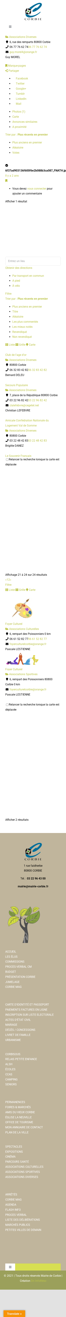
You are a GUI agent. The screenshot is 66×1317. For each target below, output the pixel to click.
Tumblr (20, 93)
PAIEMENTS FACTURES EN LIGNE (26, 1009)
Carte (15, 116)
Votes (15, 152)
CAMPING (11, 1079)
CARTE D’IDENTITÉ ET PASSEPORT (27, 1004)
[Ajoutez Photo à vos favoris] (6, 180)
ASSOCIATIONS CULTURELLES (24, 1166)
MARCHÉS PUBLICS (17, 1225)
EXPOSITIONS (14, 1151)
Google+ (20, 88)
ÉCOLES (10, 1069)
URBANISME (13, 1040)
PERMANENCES (15, 1102)
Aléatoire (17, 147)
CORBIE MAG (13, 987)
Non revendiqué (22, 336)
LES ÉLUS (11, 956)
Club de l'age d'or (15, 355)
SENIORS (11, 1084)
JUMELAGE (12, 982)
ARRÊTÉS (11, 1194)
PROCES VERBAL (16, 1215)
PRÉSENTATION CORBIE (20, 977)
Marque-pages (16, 65)
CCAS (8, 1074)
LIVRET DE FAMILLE (17, 1035)
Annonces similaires (24, 121)
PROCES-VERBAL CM (18, 966)
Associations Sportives (22, 674)
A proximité (19, 127)
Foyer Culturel (13, 624)
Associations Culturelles (23, 629)
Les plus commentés (25, 321)
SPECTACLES (13, 1146)
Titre (15, 311)
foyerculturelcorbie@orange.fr (28, 644)
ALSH (8, 1064)
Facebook (21, 78)
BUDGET (10, 971)
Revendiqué (19, 332)
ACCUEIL (10, 951)
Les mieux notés (22, 326)
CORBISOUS (12, 1054)
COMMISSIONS (14, 961)
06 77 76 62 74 (37, 47)
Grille (21, 344)
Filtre (8, 293)
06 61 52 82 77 (37, 639)
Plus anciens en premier (27, 142)
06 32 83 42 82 (37, 370)
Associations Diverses (22, 37)
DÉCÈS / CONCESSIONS (20, 1030)
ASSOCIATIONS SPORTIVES (22, 1172)
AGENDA (10, 1204)
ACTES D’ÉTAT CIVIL (18, 1020)
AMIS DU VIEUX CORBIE (20, 1112)
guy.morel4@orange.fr (23, 52)
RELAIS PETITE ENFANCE (21, 1059)
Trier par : (26, 134)
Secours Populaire (16, 385)
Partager (13, 70)
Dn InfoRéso (38, 1280)
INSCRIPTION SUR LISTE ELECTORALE (29, 1014)
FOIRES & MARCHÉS (18, 1107)
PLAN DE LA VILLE (17, 1132)
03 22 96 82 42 (37, 400)
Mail (18, 103)
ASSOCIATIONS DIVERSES (21, 1177)
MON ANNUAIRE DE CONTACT (24, 1127)
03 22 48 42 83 (37, 440)
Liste (11, 344)
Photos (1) (18, 111)
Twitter (19, 83)
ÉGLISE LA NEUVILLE (18, 1117)
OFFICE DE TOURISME (19, 1122)
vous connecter (36, 188)
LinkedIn (20, 98)
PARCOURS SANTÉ (17, 1161)
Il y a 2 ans (12, 175)
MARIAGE (11, 1024)
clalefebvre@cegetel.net (24, 405)
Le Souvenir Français (18, 456)
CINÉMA (10, 1156)
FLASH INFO (13, 1209)
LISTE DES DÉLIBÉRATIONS (22, 1219)
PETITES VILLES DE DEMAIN (23, 1230)
